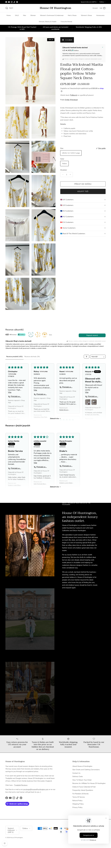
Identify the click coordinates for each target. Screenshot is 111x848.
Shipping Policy (78, 804)
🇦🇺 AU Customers (66, 216)
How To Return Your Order (82, 780)
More (50, 334)
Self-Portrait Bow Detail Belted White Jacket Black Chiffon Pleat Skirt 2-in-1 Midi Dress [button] (40, 484)
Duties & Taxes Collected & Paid (83, 787)
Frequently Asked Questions (82, 790)
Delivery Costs (77, 776)
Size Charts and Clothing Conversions (86, 770)
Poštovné (73, 95)
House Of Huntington (16, 837)
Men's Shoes (72, 15)
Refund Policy (77, 800)
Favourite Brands (66, 22)
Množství (63, 170)
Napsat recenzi (92, 335)
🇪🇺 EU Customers (66, 211)
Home (9, 15)
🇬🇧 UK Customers (66, 199)
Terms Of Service (78, 797)
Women (33, 15)
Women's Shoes (86, 15)
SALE (17, 15)
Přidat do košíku (82, 184)
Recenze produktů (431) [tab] (14, 357)
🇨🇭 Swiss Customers (67, 228)
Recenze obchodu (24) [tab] (32, 357)
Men (24, 15)
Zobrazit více (54, 418)
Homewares (100, 15)
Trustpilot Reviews (20, 785)
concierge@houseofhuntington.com (35, 789)
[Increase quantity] (71, 174)
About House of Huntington (82, 766)
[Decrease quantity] (62, 174)
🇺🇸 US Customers (66, 205)
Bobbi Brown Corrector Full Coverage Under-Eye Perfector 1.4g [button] (66, 410)
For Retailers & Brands (80, 794)
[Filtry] (86, 356)
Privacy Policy (77, 807)
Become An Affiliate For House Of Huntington (89, 783)
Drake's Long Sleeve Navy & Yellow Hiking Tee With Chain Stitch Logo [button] (66, 483)
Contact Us (76, 773)
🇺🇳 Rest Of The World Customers (72, 233)
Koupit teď (83, 191)
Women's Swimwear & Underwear (52, 15)
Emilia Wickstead (71, 100)
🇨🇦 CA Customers (66, 222)
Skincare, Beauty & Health (47, 22)
